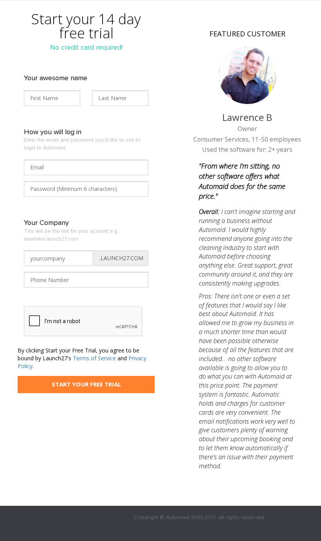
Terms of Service (94, 358)
